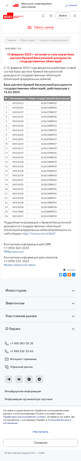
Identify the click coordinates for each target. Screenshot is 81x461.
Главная (11, 40)
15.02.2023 (70, 270)
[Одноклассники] (69, 274)
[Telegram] (60, 274)
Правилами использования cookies (24, 417)
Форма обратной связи (20, 265)
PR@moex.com (14, 251)
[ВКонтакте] (65, 274)
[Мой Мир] (73, 274)
